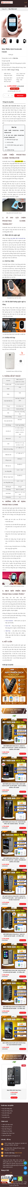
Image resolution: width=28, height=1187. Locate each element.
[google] (3, 1173)
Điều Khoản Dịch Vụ (7, 1126)
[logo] (7, 2)
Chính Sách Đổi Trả (6, 1135)
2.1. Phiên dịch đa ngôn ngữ (11, 139)
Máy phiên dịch (13, 9)
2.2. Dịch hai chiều (9, 142)
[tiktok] (9, 1173)
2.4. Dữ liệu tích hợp (9, 150)
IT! (11, 1173)
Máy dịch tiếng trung (7, 1110)
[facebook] (1, 1173)
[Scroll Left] (2, 41)
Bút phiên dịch (5, 1115)
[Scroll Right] (26, 41)
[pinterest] (13, 1173)
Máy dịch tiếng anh (7, 1113)
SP (25, 2)
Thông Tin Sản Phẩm (7, 1131)
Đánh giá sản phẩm (7, 664)
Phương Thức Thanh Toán (8, 1133)
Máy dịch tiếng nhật (7, 1108)
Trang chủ (4, 9)
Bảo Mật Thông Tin (7, 1129)
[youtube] (7, 1173)
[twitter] (5, 1173)
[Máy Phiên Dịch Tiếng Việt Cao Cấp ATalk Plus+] (14, 686)
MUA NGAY (22, 753)
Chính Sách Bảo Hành (7, 1124)
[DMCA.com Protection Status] (20, 1178)
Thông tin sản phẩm (8, 102)
